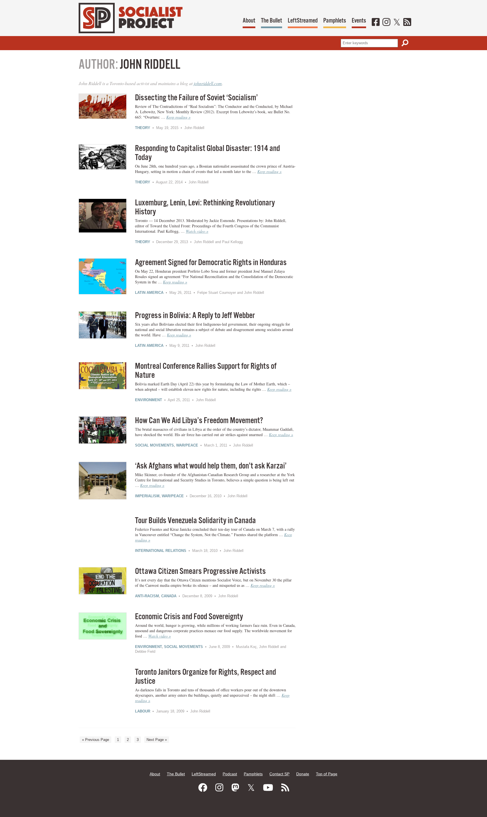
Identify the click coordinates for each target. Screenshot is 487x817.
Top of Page (326, 774)
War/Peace (187, 445)
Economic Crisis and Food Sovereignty (189, 616)
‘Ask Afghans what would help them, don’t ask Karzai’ (211, 466)
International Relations (160, 551)
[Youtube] (268, 788)
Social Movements (154, 445)
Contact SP (279, 774)
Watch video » (197, 231)
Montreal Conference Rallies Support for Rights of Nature (205, 371)
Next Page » (157, 740)
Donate (302, 774)
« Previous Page (95, 740)
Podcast (230, 774)
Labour (142, 711)
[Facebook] (376, 22)
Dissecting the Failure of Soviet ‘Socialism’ (196, 97)
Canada (168, 596)
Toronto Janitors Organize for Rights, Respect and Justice (205, 677)
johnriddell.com (208, 83)
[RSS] (407, 22)
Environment (148, 400)
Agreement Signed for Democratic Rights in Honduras (211, 262)
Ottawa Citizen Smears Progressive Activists (200, 571)
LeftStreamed (303, 21)
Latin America (149, 292)
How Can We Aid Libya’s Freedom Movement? (199, 420)
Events (359, 21)
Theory (142, 128)
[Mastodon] (235, 788)
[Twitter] (396, 22)
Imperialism (147, 496)
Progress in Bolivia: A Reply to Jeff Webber (195, 315)
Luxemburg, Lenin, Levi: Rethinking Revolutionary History (205, 207)
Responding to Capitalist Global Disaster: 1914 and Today (207, 153)
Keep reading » (178, 117)
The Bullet (271, 21)
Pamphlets (334, 21)
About (249, 21)
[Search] (405, 42)
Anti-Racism (147, 596)
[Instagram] (386, 22)
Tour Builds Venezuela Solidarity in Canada (195, 520)
